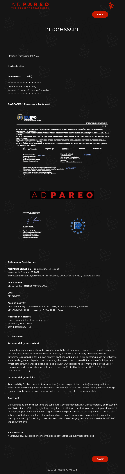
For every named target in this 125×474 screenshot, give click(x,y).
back (100, 14)
